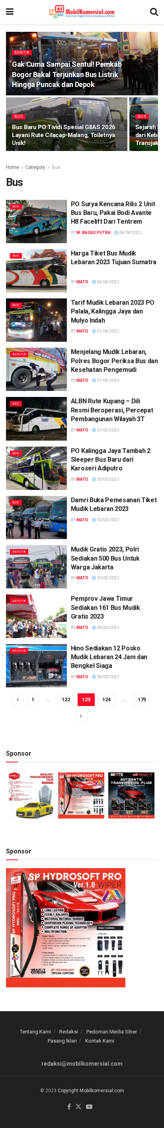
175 (142, 699)
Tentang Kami (35, 1032)
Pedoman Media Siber (111, 1032)
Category (35, 167)
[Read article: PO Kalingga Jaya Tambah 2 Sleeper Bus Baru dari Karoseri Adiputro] (36, 468)
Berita (21, 52)
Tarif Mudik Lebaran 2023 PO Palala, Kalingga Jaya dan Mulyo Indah (112, 311)
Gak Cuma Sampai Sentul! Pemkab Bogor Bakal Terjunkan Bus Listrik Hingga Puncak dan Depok (66, 74)
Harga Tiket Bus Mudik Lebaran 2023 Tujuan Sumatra (113, 262)
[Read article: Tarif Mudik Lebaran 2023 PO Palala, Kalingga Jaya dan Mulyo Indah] (36, 320)
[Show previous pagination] (18, 699)
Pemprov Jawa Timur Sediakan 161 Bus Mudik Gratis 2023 (105, 607)
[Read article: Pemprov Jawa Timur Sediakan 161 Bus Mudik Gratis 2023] (36, 616)
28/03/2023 (107, 627)
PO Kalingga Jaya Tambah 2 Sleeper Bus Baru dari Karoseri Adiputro (110, 459)
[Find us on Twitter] (78, 1107)
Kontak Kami (99, 1041)
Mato (82, 282)
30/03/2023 (107, 479)
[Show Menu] (10, 12)
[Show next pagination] (81, 716)
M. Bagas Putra (93, 232)
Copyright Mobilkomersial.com (91, 1090)
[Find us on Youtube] (89, 1107)
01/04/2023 (107, 331)
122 (66, 699)
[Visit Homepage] (82, 12)
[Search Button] (154, 12)
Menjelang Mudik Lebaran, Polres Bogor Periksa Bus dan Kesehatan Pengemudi (114, 360)
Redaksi (68, 1032)
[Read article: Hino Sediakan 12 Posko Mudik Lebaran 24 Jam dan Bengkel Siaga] (36, 665)
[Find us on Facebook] (69, 1107)
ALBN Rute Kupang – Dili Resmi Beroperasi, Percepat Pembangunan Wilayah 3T (112, 410)
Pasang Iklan (62, 1041)
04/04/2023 (129, 232)
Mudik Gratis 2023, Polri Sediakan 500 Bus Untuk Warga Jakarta (105, 558)
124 (106, 699)
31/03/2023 (107, 430)
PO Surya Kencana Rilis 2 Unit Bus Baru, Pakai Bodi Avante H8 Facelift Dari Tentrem (113, 213)
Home (12, 167)
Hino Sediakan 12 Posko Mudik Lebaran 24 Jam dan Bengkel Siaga (109, 657)
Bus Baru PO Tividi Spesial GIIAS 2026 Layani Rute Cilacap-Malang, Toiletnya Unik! (63, 135)
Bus (18, 116)
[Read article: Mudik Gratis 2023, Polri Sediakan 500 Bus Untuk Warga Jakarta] (36, 566)
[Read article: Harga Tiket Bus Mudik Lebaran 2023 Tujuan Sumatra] (36, 270)
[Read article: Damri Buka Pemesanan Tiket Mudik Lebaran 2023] (36, 517)
